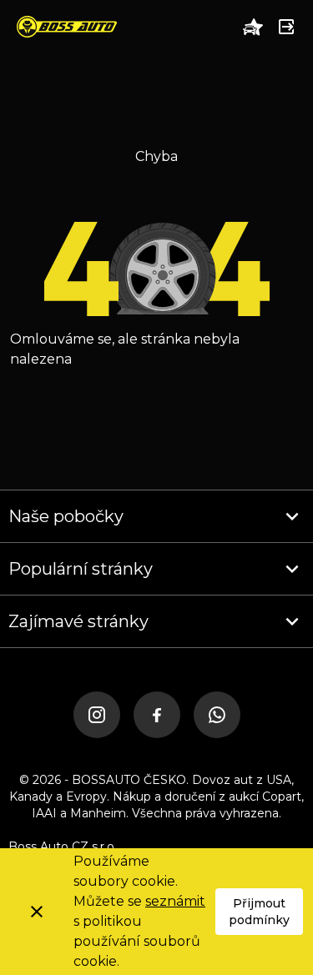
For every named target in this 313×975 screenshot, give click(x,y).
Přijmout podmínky (259, 911)
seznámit (175, 901)
